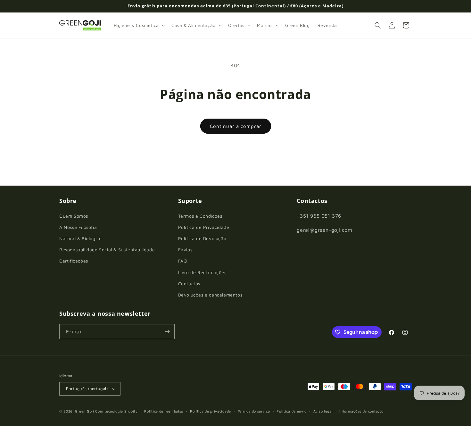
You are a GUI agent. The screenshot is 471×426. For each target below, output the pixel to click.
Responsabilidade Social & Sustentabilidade (107, 249)
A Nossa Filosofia (78, 227)
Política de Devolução (202, 238)
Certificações (73, 260)
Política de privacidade (210, 411)
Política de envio (292, 411)
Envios (185, 249)
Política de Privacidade (203, 227)
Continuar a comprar (235, 126)
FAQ (182, 260)
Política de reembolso (163, 411)
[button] (139, 25)
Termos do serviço (254, 411)
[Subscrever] (167, 331)
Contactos (189, 283)
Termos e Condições (200, 216)
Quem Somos (73, 216)
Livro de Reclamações (202, 272)
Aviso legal (323, 411)
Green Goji (84, 411)
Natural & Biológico (80, 238)
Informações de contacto (361, 411)
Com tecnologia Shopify (116, 411)
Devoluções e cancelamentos (210, 294)
